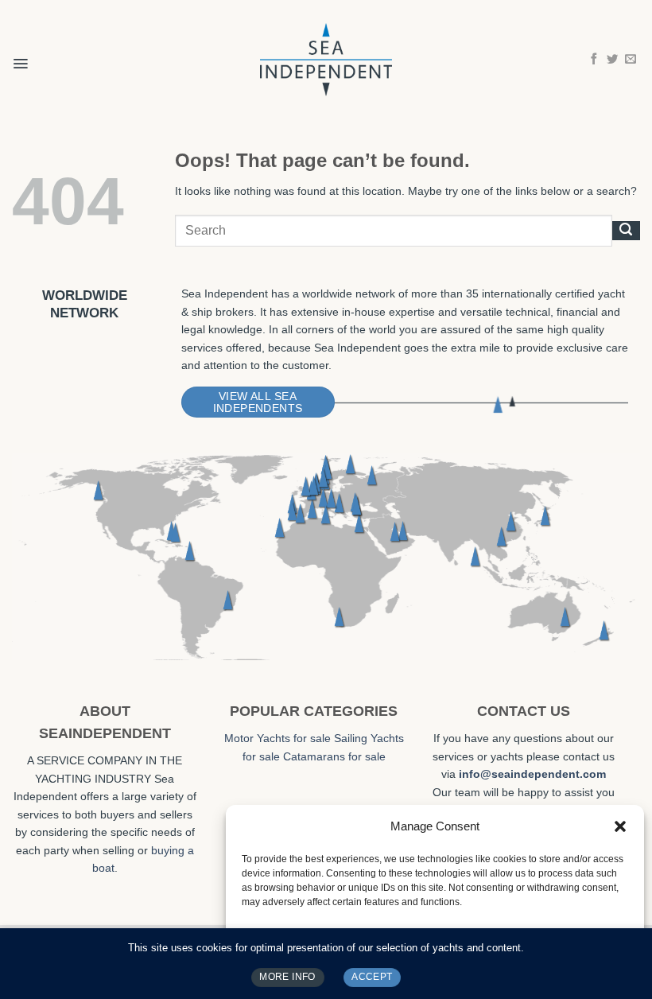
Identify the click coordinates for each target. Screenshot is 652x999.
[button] (620, 826)
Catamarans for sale (334, 756)
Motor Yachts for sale (277, 738)
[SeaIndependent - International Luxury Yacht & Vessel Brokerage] (326, 59)
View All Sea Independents (258, 402)
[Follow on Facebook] (594, 59)
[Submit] (626, 230)
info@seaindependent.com (532, 774)
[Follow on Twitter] (612, 59)
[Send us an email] (630, 59)
